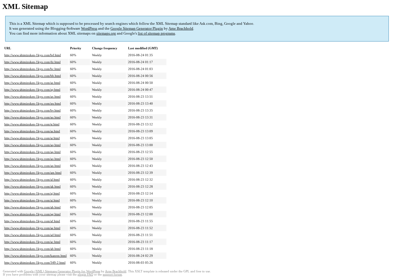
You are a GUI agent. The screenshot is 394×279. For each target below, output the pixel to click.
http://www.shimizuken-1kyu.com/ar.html (32, 138)
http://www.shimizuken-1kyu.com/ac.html (32, 242)
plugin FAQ (85, 274)
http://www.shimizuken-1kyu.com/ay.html (32, 89)
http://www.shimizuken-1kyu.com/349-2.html (34, 262)
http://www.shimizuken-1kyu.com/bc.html (32, 69)
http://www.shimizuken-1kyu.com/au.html (32, 117)
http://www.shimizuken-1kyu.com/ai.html (32, 200)
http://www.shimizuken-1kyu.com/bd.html (32, 55)
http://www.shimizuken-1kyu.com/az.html (32, 82)
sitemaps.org (106, 33)
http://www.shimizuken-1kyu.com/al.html (32, 179)
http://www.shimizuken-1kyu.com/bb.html (32, 76)
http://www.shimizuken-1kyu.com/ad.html (32, 235)
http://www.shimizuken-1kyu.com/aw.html (32, 103)
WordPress (89, 28)
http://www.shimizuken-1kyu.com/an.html (32, 165)
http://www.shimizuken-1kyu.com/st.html (31, 124)
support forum (112, 274)
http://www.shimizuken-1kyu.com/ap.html (32, 152)
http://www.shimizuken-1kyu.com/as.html (32, 131)
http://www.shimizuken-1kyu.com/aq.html (32, 145)
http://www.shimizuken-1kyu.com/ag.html (32, 214)
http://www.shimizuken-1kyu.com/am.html (32, 172)
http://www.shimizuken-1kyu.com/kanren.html (35, 255)
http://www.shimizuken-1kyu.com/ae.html (32, 228)
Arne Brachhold (180, 28)
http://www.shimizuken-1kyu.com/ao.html (32, 159)
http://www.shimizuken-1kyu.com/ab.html (32, 248)
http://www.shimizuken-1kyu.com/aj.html (32, 193)
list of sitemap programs (156, 33)
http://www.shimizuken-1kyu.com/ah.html (32, 207)
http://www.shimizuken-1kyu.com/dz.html (32, 62)
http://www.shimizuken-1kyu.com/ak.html (32, 186)
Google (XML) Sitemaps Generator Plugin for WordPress (62, 271)
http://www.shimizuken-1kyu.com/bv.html (32, 110)
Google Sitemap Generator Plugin (136, 28)
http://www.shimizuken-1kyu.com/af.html (32, 221)
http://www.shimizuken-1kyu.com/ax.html (32, 96)
